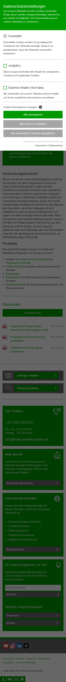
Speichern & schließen (33, 123)
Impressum (41, 145)
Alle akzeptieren (33, 114)
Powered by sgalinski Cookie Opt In (42, 141)
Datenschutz (56, 145)
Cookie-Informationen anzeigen (20, 107)
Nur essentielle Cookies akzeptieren (33, 133)
